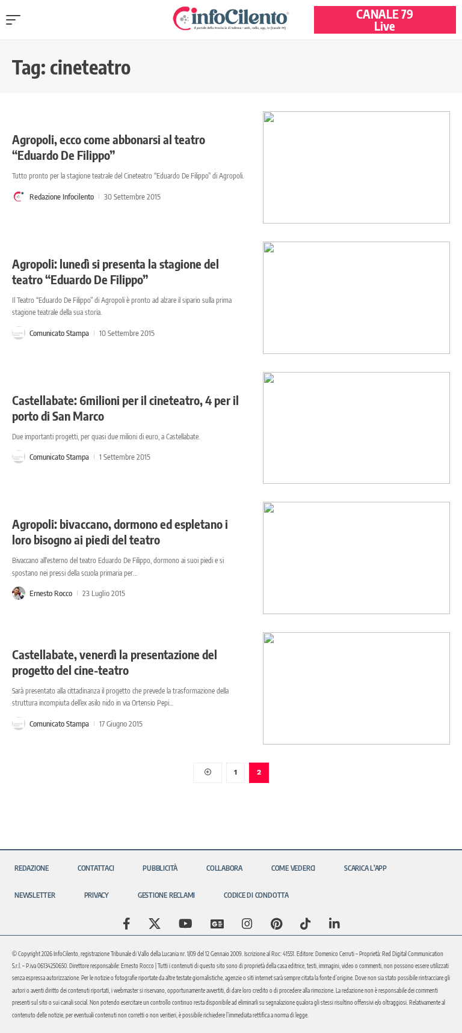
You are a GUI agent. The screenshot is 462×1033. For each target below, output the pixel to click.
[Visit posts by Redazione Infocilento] (18, 196)
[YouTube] (186, 923)
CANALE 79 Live (384, 19)
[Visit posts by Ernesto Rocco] (18, 593)
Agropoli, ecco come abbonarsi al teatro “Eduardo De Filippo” (108, 147)
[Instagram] (247, 923)
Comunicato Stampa (59, 333)
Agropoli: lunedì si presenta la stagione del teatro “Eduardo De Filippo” (115, 271)
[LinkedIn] (334, 923)
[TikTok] (305, 923)
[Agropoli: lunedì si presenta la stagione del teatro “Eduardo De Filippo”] (356, 298)
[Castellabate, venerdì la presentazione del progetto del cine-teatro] (356, 688)
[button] (16, 20)
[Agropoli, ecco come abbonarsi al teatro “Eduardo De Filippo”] (356, 167)
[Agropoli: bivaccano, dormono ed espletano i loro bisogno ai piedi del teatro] (356, 558)
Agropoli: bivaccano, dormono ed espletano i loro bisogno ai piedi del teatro (120, 531)
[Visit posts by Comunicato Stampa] (18, 333)
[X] (155, 923)
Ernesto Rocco (50, 593)
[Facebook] (127, 923)
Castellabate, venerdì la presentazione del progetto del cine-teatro (114, 662)
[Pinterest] (276, 923)
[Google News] (217, 923)
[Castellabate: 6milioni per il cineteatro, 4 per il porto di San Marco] (356, 428)
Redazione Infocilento (61, 196)
